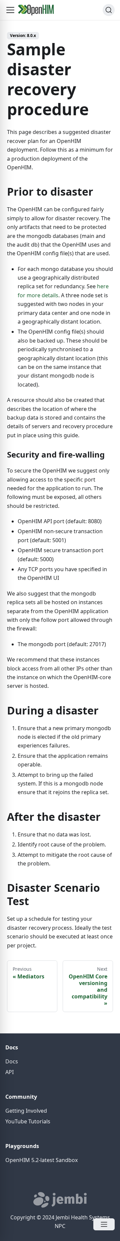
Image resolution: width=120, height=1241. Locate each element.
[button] (10, 10)
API (9, 1072)
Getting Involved (26, 1110)
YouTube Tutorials (27, 1121)
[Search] (109, 10)
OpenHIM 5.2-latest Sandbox (41, 1160)
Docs (11, 1061)
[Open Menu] (104, 1224)
